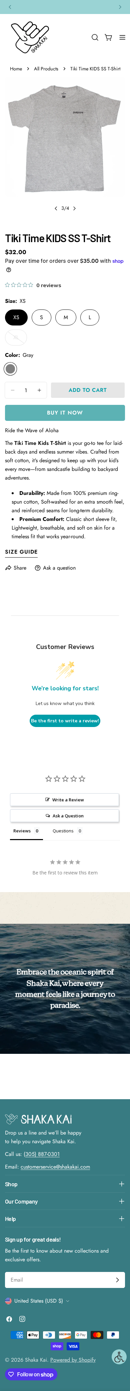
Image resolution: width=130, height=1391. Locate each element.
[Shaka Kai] (30, 37)
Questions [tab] (63, 831)
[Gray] (10, 369)
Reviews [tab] (22, 831)
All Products (46, 68)
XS (16, 317)
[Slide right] (74, 208)
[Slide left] (56, 208)
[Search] (95, 37)
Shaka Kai (36, 1360)
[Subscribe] (117, 1280)
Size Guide (21, 552)
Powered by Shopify (73, 1360)
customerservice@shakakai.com (55, 1167)
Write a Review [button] (68, 800)
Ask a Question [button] (68, 816)
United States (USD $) (38, 1301)
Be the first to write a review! (65, 721)
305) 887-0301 (42, 1154)
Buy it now (65, 413)
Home (16, 68)
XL (20, 339)
